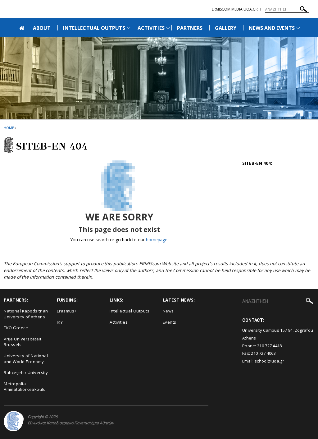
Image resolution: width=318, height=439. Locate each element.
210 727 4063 (263, 353)
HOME (9, 127)
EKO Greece (16, 327)
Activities (119, 322)
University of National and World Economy (26, 358)
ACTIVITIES (151, 28)
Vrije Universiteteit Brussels (22, 342)
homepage (156, 240)
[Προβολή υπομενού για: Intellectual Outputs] (128, 28)
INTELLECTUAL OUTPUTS (94, 28)
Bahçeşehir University (26, 372)
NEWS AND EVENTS (272, 28)
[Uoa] (14, 421)
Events (169, 322)
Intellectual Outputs (129, 311)
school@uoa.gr (269, 361)
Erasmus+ (67, 311)
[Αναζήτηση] (303, 10)
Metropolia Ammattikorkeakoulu (25, 386)
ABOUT (42, 28)
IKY (60, 322)
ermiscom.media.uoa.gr (235, 9)
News (168, 311)
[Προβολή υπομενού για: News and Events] (298, 28)
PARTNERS (189, 28)
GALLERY (225, 28)
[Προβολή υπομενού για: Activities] (168, 28)
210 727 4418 (269, 346)
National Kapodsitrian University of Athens (26, 314)
